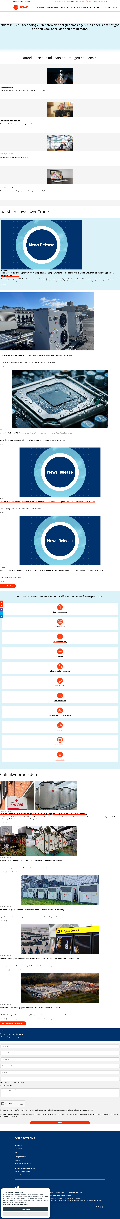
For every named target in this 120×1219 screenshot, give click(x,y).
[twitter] (1, 613)
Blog (63, 1)
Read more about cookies (11, 1204)
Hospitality (60, 656)
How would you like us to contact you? (12, 1082)
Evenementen (60, 745)
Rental (60, 730)
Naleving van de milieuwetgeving (25, 1168)
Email (10, 1085)
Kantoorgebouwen (60, 612)
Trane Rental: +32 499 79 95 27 (96, 1)
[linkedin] (16, 1187)
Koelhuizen (60, 759)
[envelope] (1, 605)
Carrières (17, 1160)
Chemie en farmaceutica (60, 671)
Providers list (24, 1204)
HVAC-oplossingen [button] (52, 7)
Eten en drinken (60, 700)
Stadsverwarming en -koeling (60, 715)
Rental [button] (71, 7)
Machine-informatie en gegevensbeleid (60, 1195)
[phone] (1, 602)
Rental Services (6, 187)
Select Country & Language (22, 1)
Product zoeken (6, 87)
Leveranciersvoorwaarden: (23, 1175)
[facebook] (1, 609)
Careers (82, 1)
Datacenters (60, 627)
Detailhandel (60, 686)
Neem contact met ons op (110, 7)
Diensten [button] (63, 7)
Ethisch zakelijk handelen (22, 1171)
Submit (60, 1123)
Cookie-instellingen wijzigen (57, 1192)
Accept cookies (26, 1209)
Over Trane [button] (96, 7)
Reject (25, 1214)
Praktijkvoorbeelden (72, 1)
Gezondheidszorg (60, 641)
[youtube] (18, 1187)
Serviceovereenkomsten (10, 120)
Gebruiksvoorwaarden (75, 1192)
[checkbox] (60, 1110)
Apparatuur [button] (40, 7)
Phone (4, 1085)
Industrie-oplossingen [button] (83, 7)
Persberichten (19, 1149)
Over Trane (18, 1145)
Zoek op (58, 1)
